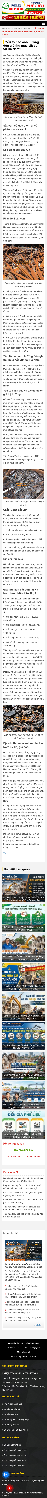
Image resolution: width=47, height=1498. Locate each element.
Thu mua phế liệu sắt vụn (15, 1455)
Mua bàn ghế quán (12, 1409)
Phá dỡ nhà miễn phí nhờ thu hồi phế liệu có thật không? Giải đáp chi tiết (23, 1295)
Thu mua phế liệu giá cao (15, 1449)
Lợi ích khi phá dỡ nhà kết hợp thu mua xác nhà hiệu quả (21, 1287)
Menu (23, 23)
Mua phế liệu (11, 1233)
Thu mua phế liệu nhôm (15, 1460)
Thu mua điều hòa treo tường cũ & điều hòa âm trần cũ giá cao (23, 1215)
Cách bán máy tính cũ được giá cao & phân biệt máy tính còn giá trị (23, 1194)
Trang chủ (6, 28)
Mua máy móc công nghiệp (16, 1419)
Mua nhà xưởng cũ (12, 1444)
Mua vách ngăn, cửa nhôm (16, 1429)
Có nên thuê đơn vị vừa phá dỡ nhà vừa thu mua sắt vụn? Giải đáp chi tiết (23, 1265)
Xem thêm (37, 1325)
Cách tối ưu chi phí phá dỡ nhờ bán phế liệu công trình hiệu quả (22, 1311)
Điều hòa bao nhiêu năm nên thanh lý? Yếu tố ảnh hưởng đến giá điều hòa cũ (23, 1180)
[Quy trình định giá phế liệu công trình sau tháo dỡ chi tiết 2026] (23, 1035)
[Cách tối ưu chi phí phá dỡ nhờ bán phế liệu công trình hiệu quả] (23, 1006)
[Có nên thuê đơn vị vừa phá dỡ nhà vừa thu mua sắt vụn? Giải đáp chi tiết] (23, 887)
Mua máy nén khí (11, 1424)
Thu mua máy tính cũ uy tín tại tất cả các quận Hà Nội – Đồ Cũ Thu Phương (21, 1208)
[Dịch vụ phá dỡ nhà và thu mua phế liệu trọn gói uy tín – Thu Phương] (23, 1065)
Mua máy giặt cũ (32, 1347)
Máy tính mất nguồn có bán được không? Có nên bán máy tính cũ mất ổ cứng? (22, 1187)
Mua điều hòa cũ (14, 1347)
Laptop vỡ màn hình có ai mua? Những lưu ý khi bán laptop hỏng (23, 1201)
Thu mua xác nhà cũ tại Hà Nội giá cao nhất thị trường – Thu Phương (22, 1303)
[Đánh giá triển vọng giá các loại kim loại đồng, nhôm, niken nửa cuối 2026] (23, 1095)
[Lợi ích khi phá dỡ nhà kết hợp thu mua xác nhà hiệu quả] (23, 917)
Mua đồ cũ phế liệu (22, 28)
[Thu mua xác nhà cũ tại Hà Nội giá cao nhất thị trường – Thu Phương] (23, 976)
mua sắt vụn (16, 54)
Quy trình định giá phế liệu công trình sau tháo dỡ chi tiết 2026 (23, 1319)
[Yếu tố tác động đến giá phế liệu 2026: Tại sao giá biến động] (23, 1124)
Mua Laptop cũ (33, 1342)
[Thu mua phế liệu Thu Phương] (23, 7)
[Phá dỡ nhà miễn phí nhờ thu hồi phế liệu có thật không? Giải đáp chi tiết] (23, 947)
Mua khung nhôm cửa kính (23, 1356)
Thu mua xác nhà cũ (13, 1403)
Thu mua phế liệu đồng (14, 1465)
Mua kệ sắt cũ (23, 1351)
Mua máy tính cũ (15, 1342)
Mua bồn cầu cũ (11, 1414)
